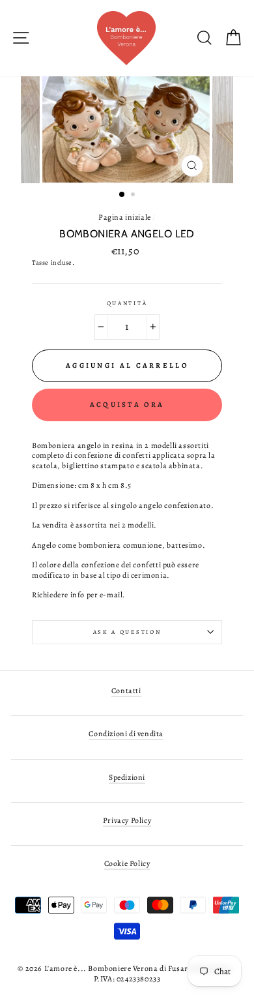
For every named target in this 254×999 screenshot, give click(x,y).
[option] (127, 129)
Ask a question (127, 632)
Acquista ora (127, 405)
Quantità (127, 303)
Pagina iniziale (124, 217)
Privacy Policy (127, 820)
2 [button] (134, 195)
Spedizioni (127, 777)
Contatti (126, 690)
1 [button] (122, 195)
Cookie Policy (127, 863)
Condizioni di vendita (126, 733)
